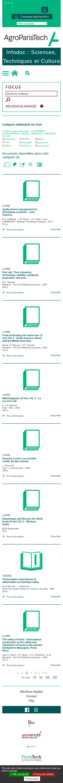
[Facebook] (27, 709)
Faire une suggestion (22, 164)
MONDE (26, 133)
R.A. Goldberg (9, 219)
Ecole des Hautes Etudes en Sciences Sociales (25, 589)
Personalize (32, 778)
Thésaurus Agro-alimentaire (15, 131)
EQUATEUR (43, 143)
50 (41, 677)
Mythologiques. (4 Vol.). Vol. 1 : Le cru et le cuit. (21, 399)
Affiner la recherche (31, 164)
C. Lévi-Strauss (9, 405)
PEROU (8, 146)
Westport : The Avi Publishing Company (21, 284)
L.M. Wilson (24, 219)
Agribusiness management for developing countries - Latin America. (19, 212)
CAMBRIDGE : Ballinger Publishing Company (24, 221)
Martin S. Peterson (11, 345)
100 (47, 677)
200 (55, 677)
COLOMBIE (27, 143)
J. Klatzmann (23, 586)
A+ (12, 3)
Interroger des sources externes (39, 164)
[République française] (31, 723)
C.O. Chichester (37, 655)
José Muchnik (9, 586)
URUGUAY (26, 146)
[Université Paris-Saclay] (31, 735)
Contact (31, 696)
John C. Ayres (9, 655)
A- (6, 3)
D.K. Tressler (28, 345)
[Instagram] (36, 709)
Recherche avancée (21, 106)
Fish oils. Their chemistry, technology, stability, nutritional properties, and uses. (20, 275)
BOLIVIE (25, 139)
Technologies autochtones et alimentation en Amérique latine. (20, 580)
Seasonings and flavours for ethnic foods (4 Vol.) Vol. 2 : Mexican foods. (22, 521)
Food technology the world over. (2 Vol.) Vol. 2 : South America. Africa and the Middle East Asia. (22, 338)
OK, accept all (20, 774)
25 (34, 677)
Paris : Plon (8, 408)
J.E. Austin (36, 219)
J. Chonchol (8, 465)
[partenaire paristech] (31, 758)
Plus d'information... (16, 229)
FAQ (32, 700)
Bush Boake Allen (10, 528)
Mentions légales (31, 691)
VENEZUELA (43, 146)
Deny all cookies (44, 774)
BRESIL (41, 139)
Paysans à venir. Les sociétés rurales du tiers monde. (19, 460)
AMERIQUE (37, 133)
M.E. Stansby (8, 282)
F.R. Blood (23, 655)
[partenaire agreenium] (31, 746)
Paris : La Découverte (13, 468)
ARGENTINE (10, 139)
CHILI (7, 142)
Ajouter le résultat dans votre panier (14, 164)
